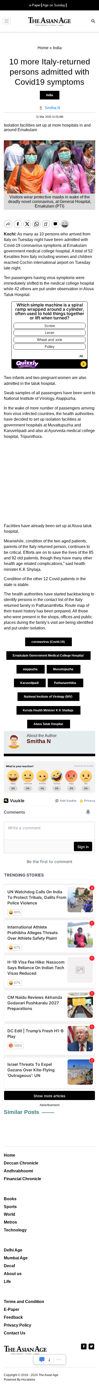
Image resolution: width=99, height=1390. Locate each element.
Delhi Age (13, 1250)
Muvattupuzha (63, 669)
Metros (10, 1222)
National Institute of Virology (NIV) (48, 696)
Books (10, 1199)
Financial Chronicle (22, 1179)
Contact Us (14, 1333)
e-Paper (35, 5)
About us (13, 1274)
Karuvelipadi (29, 683)
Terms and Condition (24, 1301)
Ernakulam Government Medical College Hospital (48, 655)
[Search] (93, 22)
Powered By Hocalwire (19, 1379)
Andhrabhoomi (18, 1171)
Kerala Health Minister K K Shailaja (48, 710)
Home (9, 1155)
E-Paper (11, 1309)
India (49, 95)
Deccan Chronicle (21, 1163)
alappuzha (30, 669)
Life (7, 1281)
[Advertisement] (49, 481)
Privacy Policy (17, 1325)
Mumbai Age (16, 1258)
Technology (15, 1230)
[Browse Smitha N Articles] (14, 741)
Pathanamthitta (65, 683)
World (9, 1214)
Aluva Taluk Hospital (49, 724)
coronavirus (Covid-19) (48, 642)
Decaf (9, 1266)
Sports (10, 1207)
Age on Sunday (54, 5)
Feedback (13, 1317)
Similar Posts (21, 1112)
